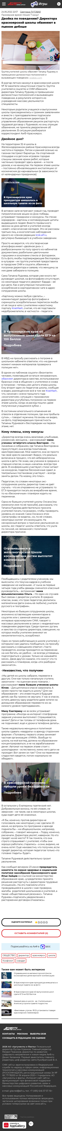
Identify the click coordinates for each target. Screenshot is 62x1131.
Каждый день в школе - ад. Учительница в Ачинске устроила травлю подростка (32, 1002)
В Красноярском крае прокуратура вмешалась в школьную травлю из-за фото (36, 983)
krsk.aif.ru (41, 235)
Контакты (8, 1033)
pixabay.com (35, 77)
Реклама (22, 1033)
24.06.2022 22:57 (9, 12)
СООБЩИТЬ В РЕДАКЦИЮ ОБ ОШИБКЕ (23, 1038)
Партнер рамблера (27, 1117)
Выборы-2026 (38, 1033)
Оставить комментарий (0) (31, 933)
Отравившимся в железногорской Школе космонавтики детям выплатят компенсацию (28, 554)
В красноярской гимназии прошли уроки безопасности (26, 784)
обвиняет (7, 378)
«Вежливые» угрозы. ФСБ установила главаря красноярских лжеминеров (34, 1011)
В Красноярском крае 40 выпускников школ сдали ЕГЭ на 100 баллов (29, 335)
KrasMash (17, 308)
